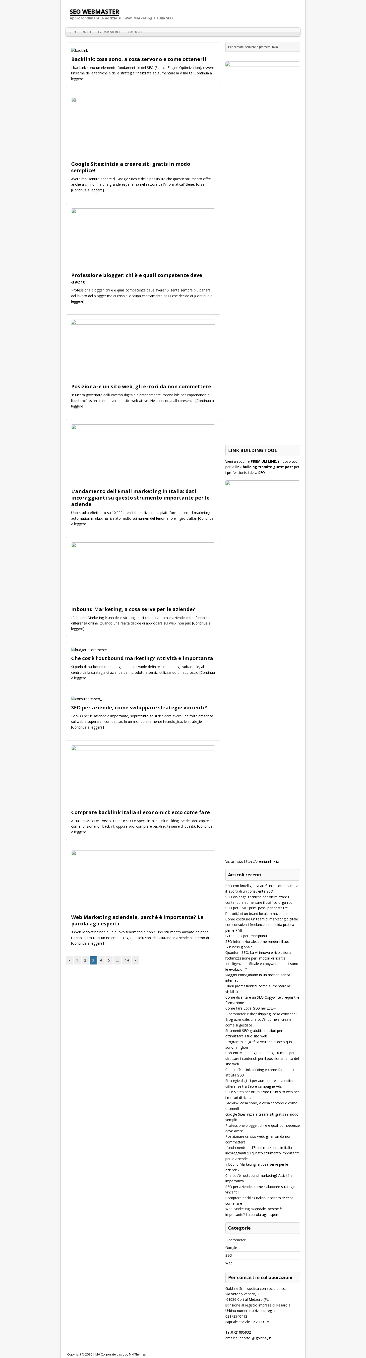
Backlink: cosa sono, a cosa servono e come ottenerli (138, 59)
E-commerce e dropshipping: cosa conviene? (261, 1014)
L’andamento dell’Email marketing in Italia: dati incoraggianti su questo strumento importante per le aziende (140, 498)
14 (127, 960)
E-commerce (109, 32)
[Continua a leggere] (87, 190)
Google (135, 32)
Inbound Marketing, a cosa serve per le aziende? (133, 609)
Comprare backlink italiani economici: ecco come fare (140, 812)
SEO (72, 32)
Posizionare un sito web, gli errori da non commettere (141, 386)
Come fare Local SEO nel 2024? (250, 1008)
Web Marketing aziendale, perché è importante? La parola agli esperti (137, 920)
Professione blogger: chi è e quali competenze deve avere (136, 278)
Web (87, 32)
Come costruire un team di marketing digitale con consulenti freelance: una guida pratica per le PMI (261, 925)
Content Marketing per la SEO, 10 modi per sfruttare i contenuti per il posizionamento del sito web (262, 1058)
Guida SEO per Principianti (246, 935)
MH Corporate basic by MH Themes (120, 1354)
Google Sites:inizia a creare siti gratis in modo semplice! (130, 167)
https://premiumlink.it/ (261, 861)
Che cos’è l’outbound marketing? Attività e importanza (142, 658)
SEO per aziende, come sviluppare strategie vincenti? (139, 707)
